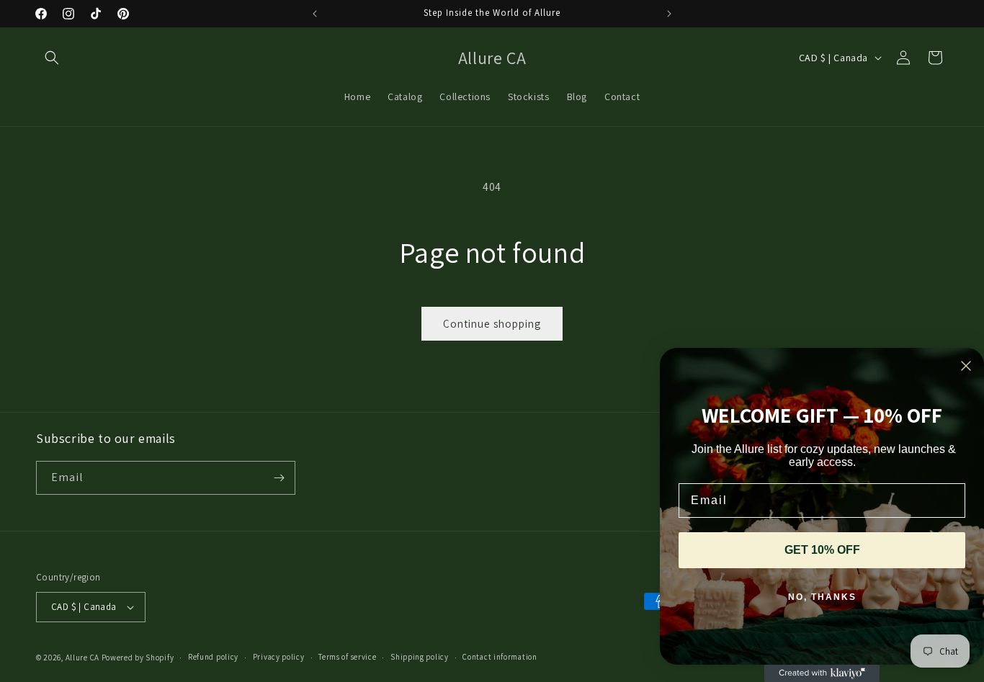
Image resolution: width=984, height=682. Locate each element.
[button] (52, 57)
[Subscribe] (279, 478)
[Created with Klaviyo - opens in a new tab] (822, 673)
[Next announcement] (669, 13)
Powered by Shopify (138, 657)
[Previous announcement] (315, 13)
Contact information (499, 657)
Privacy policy (279, 657)
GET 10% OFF (822, 550)
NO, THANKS (822, 597)
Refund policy (213, 657)
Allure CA (82, 657)
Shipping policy (419, 657)
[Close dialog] (966, 366)
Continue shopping (492, 324)
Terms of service (347, 657)
